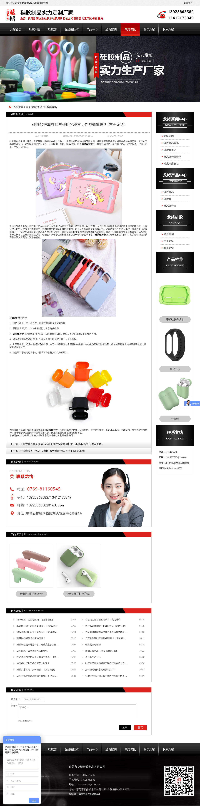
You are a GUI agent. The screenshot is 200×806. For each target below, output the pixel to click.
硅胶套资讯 (50, 107)
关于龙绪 (149, 29)
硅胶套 (52, 29)
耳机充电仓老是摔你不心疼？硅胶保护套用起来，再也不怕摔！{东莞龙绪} (61, 444)
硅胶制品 (34, 29)
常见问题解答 (171, 163)
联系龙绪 (168, 29)
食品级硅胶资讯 (172, 156)
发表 (125, 727)
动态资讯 (130, 29)
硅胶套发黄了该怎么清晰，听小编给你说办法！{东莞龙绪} (52, 450)
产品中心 (92, 29)
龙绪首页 (15, 29)
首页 (28, 107)
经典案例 (111, 29)
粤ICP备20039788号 (89, 794)
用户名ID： (16, 699)
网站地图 (187, 3)
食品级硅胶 (72, 29)
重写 (140, 727)
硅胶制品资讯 (171, 143)
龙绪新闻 (169, 136)
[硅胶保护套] (79, 186)
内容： (14, 705)
